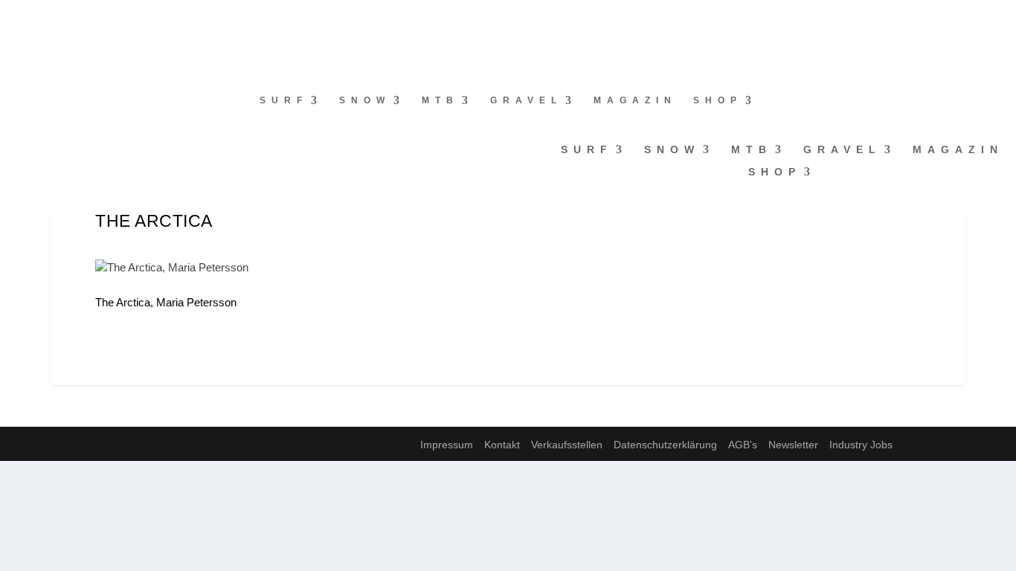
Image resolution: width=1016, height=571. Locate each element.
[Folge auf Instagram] (42, 19)
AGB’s (742, 445)
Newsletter (793, 445)
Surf (284, 100)
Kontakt (502, 445)
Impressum (446, 445)
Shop (717, 100)
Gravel (526, 100)
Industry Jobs (861, 445)
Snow (364, 100)
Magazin (635, 100)
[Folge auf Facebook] (12, 19)
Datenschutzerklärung (665, 445)
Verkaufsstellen (566, 445)
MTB (440, 100)
